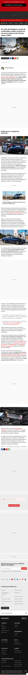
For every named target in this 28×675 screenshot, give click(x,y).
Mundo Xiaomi (4, 632)
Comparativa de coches (6, 601)
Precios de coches (18, 599)
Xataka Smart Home (5, 630)
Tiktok (25, 579)
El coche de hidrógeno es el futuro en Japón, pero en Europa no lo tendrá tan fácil (14, 203)
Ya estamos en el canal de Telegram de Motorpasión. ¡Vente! (12, 20)
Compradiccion (4, 654)
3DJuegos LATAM (17, 660)
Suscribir (24, 568)
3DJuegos (16, 625)
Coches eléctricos (18, 590)
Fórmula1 (3, 590)
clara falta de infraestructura (15, 212)
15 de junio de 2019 (14, 324)
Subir (23, 618)
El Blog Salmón (17, 650)
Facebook (10, 58)
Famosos (11, 23)
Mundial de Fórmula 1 (19, 603)
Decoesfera (3, 652)
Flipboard (15, 58)
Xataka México (4, 660)
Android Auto (5, 23)
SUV (2, 596)
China (26, 23)
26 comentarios (6, 58)
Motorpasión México (18, 666)
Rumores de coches (5, 599)
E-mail (17, 58)
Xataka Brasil (3, 662)
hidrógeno (24, 446)
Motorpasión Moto (17, 643)
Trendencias (3, 650)
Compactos (16, 592)
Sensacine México (17, 662)
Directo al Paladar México (6, 666)
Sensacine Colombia (18, 664)
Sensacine (16, 633)
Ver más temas (5, 607)
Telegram (17, 579)
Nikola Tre (16, 343)
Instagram (15, 579)
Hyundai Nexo (12, 344)
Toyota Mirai (20, 341)
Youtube (12, 579)
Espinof (15, 635)
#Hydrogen (6, 322)
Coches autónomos (18, 601)
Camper (16, 23)
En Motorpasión (6, 200)
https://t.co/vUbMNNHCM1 (15, 322)
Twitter (13, 58)
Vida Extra (16, 626)
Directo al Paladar (4, 641)
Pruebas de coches (18, 596)
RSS (20, 579)
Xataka (2, 625)
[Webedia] (5, 619)
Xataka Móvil (3, 626)
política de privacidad (17, 571)
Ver (14, 505)
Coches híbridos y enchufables (13, 446)
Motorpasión (16, 641)
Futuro (2, 603)
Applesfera (3, 628)
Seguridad (21, 23)
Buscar (26, 613)
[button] (10, 68)
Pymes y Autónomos (18, 652)
